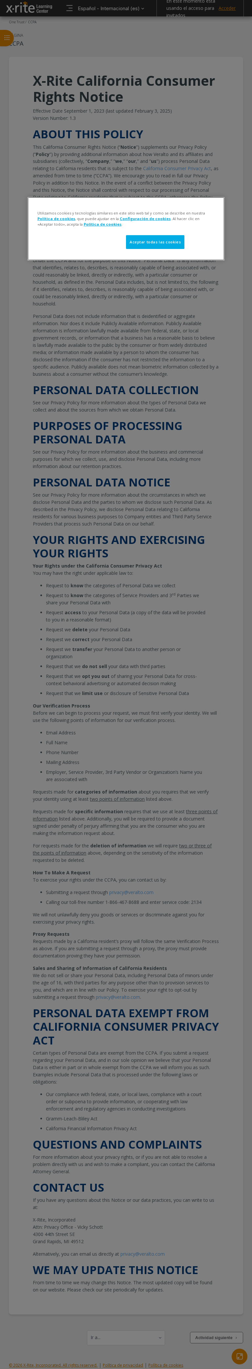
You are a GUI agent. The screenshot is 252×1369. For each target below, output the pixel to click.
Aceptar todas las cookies (155, 241)
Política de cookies (56, 218)
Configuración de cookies (145, 218)
